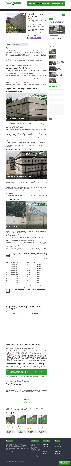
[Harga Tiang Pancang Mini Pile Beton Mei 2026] (52, 55)
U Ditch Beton (20, 10)
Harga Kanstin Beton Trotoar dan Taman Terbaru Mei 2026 (59, 74)
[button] (24, 15)
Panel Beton (38, 41)
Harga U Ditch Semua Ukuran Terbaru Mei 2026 (60, 80)
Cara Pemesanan (58, 446)
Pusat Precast (10, 366)
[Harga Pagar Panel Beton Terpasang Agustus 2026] (52, 49)
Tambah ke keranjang (36, 37)
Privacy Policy (57, 449)
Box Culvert (26, 10)
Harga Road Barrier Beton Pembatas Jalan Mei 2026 (60, 62)
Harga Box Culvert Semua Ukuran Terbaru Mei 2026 (59, 68)
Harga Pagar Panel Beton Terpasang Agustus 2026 (59, 51)
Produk (57, 35)
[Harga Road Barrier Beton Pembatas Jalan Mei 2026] (52, 61)
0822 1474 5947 (27, 402)
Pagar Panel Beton (12, 10)
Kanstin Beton (45, 449)
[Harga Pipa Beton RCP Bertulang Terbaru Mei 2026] (57, 25)
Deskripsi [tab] (9, 44)
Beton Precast (52, 35)
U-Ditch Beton (45, 446)
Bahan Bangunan (58, 453)
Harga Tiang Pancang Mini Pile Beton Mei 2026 (60, 56)
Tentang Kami (57, 444)
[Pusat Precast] (7, 10)
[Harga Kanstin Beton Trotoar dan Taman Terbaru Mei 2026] (52, 72)
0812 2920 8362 (27, 397)
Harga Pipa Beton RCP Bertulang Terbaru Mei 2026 (56, 38)
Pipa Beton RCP (33, 10)
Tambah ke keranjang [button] (9, 432)
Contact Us (40, 10)
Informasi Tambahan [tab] (17, 44)
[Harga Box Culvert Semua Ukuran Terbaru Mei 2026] (52, 66)
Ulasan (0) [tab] (25, 44)
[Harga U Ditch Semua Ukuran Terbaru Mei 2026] (52, 78)
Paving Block (45, 451)
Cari (49, 13)
